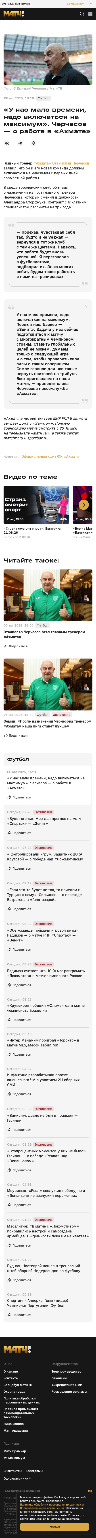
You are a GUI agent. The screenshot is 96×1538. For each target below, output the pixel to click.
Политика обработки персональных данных (22, 1400)
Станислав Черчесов (70, 163)
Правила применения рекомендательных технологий (21, 1413)
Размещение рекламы (69, 1392)
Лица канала (14, 1424)
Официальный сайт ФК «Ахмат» (50, 456)
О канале (11, 1371)
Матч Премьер (15, 1451)
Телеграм (33, 1471)
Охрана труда (14, 1392)
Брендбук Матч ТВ (18, 1385)
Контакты (11, 1378)
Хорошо (55, 1527)
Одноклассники (16, 1478)
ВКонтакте (12, 1471)
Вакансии (59, 1378)
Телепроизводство (66, 1371)
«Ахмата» (42, 163)
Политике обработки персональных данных (50, 1504)
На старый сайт (74, 3)
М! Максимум (14, 1458)
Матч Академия (16, 1431)
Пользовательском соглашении (42, 1508)
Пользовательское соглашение (22, 1490)
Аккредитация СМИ (67, 1385)
